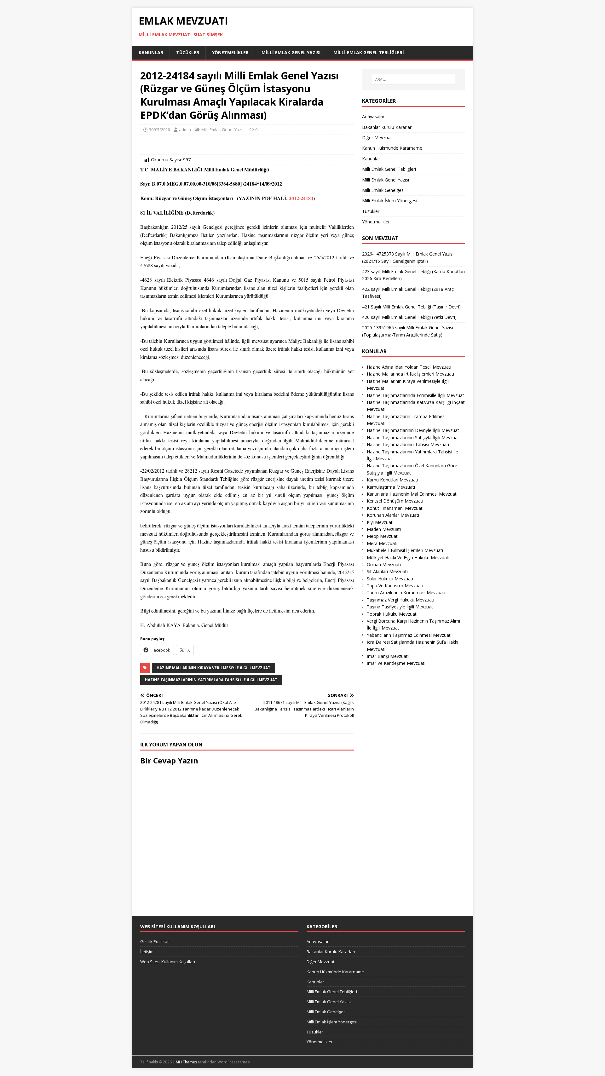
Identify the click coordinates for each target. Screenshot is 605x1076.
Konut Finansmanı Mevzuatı (395, 508)
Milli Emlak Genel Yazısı (291, 52)
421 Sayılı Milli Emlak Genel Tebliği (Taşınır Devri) (411, 307)
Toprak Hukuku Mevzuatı (392, 614)
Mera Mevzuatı (382, 543)
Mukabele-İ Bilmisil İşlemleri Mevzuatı (405, 550)
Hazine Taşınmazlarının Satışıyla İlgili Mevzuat (413, 437)
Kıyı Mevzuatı (380, 522)
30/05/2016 (159, 129)
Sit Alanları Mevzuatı (387, 571)
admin (185, 129)
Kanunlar (151, 52)
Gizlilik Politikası (155, 941)
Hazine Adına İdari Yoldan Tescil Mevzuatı (409, 367)
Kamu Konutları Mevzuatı (392, 480)
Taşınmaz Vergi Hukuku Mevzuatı (400, 600)
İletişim (146, 951)
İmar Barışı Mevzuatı (388, 656)
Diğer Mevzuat (377, 138)
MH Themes (186, 1062)
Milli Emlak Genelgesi (383, 190)
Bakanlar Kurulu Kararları (387, 127)
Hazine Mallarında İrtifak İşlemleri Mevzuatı (410, 374)
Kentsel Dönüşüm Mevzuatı (395, 501)
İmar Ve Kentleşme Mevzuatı (396, 663)
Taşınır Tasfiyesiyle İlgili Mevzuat (400, 607)
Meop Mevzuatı (383, 536)
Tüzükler (187, 52)
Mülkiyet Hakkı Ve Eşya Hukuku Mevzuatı (408, 558)
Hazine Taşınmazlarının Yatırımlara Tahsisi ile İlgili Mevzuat (211, 679)
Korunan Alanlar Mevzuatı (393, 515)
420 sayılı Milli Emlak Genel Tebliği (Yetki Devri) (409, 317)
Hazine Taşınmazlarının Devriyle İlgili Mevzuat (413, 430)
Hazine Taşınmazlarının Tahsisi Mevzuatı (408, 444)
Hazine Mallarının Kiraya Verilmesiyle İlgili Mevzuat (213, 667)
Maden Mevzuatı (384, 529)
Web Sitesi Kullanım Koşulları (167, 961)
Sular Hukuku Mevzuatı (390, 579)
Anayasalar (373, 116)
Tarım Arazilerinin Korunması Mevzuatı (406, 593)
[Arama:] (413, 79)
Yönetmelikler (230, 52)
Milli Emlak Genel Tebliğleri (368, 52)
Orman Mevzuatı (384, 564)
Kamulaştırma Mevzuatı (391, 487)
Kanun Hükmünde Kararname (392, 148)
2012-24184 (301, 198)
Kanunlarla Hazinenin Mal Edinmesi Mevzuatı (412, 494)
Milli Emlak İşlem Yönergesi (389, 201)
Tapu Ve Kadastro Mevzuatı (395, 586)
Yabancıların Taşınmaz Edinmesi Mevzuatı (409, 635)
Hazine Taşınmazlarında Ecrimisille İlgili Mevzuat (415, 395)
